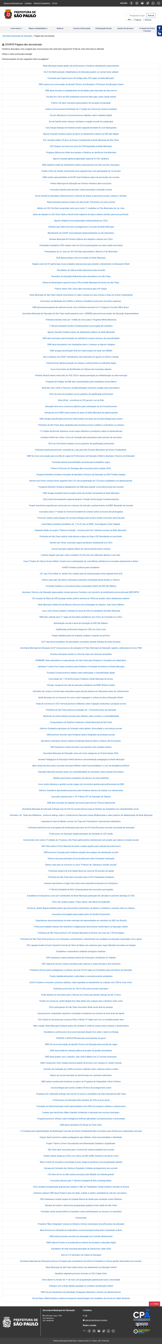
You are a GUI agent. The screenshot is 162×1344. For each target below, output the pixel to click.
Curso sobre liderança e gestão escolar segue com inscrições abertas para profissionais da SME (81, 784)
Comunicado (81, 1218)
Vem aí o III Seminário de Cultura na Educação (81, 1255)
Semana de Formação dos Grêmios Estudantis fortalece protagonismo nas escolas (81, 1168)
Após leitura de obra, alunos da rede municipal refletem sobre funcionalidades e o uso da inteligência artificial (81, 765)
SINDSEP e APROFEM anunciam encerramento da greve (81, 1038)
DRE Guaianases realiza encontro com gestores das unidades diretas (81, 747)
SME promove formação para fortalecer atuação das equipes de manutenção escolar (81, 852)
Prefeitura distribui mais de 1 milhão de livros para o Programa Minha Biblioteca (81, 320)
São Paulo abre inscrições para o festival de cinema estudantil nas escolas (81, 1149)
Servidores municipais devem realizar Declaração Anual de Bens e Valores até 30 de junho (81, 741)
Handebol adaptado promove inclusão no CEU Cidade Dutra (81, 1273)
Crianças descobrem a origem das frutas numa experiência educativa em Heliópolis (81, 883)
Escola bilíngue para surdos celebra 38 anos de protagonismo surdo (81, 1088)
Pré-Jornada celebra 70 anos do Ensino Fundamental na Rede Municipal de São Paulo (81, 140)
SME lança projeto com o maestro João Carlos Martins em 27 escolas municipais (81, 1057)
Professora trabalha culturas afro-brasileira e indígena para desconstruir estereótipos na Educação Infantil (81, 926)
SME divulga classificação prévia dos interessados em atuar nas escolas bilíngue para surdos (81, 419)
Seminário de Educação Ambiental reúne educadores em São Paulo (81, 276)
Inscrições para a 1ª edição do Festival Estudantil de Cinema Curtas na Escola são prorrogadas (81, 512)
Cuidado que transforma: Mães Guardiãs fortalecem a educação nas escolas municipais (81, 1112)
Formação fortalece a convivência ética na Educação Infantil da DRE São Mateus (81, 586)
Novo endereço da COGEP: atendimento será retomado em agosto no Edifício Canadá (81, 357)
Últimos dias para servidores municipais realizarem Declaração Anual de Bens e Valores (81, 580)
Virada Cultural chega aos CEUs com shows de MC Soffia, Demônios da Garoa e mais (81, 1156)
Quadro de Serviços (125, 28)
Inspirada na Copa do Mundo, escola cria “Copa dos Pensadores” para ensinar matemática (81, 821)
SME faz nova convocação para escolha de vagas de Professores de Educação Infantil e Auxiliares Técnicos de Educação (81, 456)
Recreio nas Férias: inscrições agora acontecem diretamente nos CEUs (81, 542)
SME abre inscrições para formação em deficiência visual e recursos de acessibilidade (81, 338)
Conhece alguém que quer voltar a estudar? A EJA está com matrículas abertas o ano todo (81, 555)
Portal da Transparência (42, 3)
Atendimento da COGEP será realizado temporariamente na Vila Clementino (81, 233)
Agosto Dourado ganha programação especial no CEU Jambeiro (81, 158)
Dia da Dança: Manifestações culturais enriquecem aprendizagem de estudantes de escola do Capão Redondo (81, 1298)
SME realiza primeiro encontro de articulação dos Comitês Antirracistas (81, 1236)
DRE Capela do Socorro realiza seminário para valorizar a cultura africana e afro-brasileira (81, 964)
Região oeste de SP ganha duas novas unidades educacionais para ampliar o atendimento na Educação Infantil (81, 264)
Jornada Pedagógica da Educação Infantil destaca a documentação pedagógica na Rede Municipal (81, 759)
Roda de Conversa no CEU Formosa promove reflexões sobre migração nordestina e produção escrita (81, 704)
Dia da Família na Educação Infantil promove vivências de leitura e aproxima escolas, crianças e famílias (81, 196)
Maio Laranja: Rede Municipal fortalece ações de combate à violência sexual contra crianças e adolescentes (81, 1026)
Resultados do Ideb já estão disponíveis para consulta (81, 270)
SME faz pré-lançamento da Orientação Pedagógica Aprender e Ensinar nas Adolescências (81, 1292)
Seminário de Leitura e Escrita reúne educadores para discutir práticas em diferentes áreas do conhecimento (81, 691)
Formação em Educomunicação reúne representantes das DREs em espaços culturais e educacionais (81, 1106)
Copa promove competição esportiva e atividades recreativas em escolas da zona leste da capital (81, 1013)
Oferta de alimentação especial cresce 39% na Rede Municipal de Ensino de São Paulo (81, 282)
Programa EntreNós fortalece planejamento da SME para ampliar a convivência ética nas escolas (81, 487)
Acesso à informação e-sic (13, 3)
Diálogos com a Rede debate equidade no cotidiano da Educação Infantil (81, 1286)
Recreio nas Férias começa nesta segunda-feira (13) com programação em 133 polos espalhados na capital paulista (81, 481)
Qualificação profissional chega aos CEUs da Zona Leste (81, 629)
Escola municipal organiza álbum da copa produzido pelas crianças (81, 549)
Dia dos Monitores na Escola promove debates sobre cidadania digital (81, 115)
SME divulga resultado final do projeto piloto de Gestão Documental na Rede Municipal (81, 493)
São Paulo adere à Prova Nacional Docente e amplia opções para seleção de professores (81, 846)
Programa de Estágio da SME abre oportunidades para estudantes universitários (81, 381)
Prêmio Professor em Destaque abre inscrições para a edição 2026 (81, 468)
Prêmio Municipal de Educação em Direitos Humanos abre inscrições (81, 183)
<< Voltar (154, 1304)
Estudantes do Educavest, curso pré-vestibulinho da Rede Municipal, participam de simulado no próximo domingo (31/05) (81, 896)
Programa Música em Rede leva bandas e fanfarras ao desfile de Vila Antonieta (81, 152)
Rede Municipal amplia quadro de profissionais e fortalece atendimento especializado (81, 66)
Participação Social (104, 28)
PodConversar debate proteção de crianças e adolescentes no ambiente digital (81, 363)
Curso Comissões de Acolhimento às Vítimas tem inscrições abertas (81, 369)
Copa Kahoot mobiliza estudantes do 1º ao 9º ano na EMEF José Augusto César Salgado (81, 524)
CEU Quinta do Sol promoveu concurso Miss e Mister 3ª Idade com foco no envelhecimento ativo (81, 1019)
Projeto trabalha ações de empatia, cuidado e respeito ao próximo (81, 635)
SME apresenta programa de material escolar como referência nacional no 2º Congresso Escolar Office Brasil (81, 307)
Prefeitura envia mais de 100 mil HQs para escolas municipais (81, 988)
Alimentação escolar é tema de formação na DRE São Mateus (81, 623)
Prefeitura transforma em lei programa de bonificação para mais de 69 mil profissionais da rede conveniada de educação (81, 827)
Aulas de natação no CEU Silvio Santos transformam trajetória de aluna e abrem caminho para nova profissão (81, 214)
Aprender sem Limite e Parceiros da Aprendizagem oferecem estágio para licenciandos (81, 388)
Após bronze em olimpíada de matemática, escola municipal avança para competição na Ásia (81, 1230)
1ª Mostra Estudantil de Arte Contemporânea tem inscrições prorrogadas (81, 889)
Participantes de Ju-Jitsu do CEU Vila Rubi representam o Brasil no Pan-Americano (81, 251)
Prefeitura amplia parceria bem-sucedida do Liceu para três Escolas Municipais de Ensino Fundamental (81, 450)
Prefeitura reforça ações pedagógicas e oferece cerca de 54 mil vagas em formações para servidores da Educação (81, 970)
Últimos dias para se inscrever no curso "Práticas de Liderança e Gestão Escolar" (81, 865)
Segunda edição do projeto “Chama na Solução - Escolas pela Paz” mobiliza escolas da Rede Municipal (81, 530)
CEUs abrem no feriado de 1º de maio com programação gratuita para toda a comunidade (81, 1280)
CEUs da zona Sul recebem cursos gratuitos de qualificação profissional (81, 394)
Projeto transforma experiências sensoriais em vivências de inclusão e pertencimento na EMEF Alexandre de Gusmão (81, 505)
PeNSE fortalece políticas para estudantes (81, 567)
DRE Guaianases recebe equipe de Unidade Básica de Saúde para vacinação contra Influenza (81, 1199)
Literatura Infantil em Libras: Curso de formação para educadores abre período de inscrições (81, 437)
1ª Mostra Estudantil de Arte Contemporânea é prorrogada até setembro (81, 326)
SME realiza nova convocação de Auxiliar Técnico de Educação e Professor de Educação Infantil (81, 84)
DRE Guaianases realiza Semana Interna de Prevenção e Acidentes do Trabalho (81, 957)
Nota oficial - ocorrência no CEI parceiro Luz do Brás (81, 400)
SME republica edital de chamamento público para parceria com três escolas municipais (81, 165)
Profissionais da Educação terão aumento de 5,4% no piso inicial (81, 1100)
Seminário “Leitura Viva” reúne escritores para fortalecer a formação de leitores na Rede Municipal (81, 666)
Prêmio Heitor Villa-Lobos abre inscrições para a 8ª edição (81, 289)
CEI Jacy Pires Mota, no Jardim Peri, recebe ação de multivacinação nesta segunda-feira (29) (81, 573)
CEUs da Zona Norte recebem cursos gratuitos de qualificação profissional (81, 443)
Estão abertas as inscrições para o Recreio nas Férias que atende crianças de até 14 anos (81, 995)
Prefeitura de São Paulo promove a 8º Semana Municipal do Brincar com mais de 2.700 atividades (81, 933)
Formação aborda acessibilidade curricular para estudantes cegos (81, 462)
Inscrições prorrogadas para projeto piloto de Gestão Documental (81, 914)
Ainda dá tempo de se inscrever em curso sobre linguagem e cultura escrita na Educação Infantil (81, 697)
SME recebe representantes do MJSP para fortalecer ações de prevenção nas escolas (81, 177)
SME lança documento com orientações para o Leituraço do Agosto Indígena (81, 344)
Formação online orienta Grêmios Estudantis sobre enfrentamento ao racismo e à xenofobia (81, 1211)
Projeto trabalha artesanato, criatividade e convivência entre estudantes (81, 976)
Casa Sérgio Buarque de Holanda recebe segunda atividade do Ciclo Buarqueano (81, 128)
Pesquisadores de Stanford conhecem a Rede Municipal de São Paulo (81, 722)
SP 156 (54, 3)
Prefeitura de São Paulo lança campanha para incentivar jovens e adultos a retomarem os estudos (81, 425)
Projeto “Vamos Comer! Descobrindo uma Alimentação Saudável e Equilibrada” (81, 1143)
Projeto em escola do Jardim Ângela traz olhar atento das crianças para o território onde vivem (81, 1001)
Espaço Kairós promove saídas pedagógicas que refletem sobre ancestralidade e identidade (81, 1137)
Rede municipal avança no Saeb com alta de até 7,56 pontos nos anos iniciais (81, 202)
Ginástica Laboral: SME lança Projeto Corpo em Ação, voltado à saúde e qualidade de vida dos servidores (81, 1193)
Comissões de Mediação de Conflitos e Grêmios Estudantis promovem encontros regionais (81, 301)
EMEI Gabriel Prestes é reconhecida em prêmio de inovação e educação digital (81, 1242)
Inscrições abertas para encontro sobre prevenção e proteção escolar (81, 189)
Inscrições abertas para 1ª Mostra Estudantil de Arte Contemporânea (81, 1180)
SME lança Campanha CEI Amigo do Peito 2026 (81, 1125)
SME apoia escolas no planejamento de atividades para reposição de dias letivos (81, 90)
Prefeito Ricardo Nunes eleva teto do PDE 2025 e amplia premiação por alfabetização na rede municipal (81, 375)
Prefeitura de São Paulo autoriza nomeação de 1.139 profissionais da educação (81, 710)
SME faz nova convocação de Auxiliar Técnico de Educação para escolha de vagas (81, 1044)
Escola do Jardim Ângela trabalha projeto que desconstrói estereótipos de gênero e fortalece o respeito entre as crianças (81, 908)
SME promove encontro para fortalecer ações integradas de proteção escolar (81, 734)
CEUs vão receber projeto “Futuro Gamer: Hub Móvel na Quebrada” (81, 902)
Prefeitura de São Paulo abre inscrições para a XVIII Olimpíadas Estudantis (81, 877)
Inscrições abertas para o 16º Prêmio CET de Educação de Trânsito (81, 796)
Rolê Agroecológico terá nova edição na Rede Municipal (81, 258)
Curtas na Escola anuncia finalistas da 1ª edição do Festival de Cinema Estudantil (81, 109)
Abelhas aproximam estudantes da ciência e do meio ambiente (81, 778)
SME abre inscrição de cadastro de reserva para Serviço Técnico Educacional (81, 803)
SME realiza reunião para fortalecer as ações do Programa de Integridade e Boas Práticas (81, 1081)
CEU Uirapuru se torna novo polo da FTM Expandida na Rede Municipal (81, 146)
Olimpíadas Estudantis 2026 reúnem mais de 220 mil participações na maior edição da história (81, 245)
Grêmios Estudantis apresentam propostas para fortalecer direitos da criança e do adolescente (81, 790)
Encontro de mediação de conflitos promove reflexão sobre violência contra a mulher (81, 1069)
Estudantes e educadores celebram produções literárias (81, 951)
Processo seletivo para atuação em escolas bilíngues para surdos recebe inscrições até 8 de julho (81, 518)
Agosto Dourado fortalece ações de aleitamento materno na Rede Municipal (81, 332)
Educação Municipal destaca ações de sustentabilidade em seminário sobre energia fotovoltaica (81, 772)
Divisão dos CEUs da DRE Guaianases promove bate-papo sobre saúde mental (81, 97)
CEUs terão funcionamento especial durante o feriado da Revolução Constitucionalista (81, 499)
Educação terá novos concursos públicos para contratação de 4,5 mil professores (81, 406)
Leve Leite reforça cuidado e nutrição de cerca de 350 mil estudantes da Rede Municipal (81, 611)
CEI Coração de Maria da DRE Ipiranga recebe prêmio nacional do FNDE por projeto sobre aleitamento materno (81, 598)
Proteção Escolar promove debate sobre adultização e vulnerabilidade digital (81, 673)
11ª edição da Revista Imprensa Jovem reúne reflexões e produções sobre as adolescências (81, 431)
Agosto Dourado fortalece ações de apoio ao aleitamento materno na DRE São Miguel (81, 134)
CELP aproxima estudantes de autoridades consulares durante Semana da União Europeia (81, 642)
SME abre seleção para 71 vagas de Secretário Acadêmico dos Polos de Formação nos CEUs (81, 617)
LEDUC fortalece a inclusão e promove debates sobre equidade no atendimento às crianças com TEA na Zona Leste (81, 982)
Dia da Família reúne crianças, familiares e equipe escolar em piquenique (81, 121)
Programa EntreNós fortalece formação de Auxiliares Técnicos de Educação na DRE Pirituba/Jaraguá (81, 474)
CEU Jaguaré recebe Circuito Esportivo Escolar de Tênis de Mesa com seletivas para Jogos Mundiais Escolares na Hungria (81, 945)
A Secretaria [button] (16, 28)
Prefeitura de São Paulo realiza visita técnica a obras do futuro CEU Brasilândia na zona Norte (81, 536)
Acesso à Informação (81, 28)
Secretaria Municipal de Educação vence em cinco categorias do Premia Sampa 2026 (81, 753)
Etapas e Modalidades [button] (38, 28)
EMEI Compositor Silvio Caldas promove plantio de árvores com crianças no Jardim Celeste (81, 1063)
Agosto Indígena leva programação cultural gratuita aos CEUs (81, 220)
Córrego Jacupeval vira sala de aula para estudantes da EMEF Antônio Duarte (81, 685)
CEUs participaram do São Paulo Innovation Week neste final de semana (81, 1007)
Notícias (148, 20)
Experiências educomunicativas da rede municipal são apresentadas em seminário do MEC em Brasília (81, 920)
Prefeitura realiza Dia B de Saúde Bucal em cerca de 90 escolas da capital (81, 871)
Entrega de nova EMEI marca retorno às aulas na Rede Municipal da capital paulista (81, 412)
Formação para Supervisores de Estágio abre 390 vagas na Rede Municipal (81, 78)
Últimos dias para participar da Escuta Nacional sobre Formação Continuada (81, 858)
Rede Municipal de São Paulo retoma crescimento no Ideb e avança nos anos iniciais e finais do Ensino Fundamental (81, 295)
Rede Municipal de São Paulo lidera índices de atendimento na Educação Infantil (81, 1267)
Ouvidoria (28, 3)
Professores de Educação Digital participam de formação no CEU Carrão (81, 834)
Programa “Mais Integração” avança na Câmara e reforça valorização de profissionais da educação (81, 1224)
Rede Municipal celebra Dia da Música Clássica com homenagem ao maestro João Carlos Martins (81, 604)
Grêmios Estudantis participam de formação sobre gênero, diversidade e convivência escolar (81, 728)
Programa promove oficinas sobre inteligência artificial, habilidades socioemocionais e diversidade (81, 1118)
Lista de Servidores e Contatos (96, 1320)
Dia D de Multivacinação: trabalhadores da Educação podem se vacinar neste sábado (81, 72)
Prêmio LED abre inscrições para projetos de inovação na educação (81, 103)
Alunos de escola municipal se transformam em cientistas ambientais (81, 1075)
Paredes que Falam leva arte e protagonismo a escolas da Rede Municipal (81, 227)
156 (86, 1316)
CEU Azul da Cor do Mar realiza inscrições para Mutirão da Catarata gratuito (81, 1174)
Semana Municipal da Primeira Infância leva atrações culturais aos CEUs (81, 239)
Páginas (138, 20)
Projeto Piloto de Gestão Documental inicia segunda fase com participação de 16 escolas (81, 171)
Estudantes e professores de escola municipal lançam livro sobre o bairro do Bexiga (81, 1032)
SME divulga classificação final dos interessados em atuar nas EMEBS (81, 350)
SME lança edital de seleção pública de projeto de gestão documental (81, 1050)
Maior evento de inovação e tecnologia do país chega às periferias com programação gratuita (81, 1162)
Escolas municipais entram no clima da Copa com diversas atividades (81, 654)
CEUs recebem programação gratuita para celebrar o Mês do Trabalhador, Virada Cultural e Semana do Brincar (81, 1187)
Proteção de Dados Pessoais (147, 29)
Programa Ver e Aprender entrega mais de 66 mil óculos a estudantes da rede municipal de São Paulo (81, 1094)
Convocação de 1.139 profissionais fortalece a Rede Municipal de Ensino (81, 679)
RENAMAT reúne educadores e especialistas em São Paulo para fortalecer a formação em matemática (81, 660)
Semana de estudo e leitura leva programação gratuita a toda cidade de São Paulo (81, 1205)
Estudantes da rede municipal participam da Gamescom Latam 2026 (81, 1249)
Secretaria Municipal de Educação (17, 36)
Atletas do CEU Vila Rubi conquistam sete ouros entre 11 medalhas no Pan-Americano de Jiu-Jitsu (81, 208)
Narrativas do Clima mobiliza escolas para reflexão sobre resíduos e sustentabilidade (81, 716)
